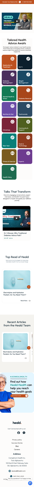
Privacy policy (17, 440)
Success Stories (17, 443)
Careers (17, 449)
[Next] (29, 223)
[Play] (17, 21)
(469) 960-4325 (18, 476)
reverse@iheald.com (18, 471)
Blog (17, 446)
